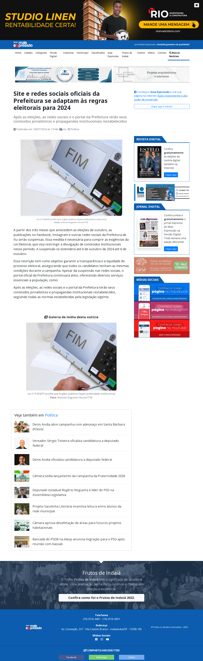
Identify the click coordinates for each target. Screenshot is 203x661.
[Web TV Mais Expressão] (161, 328)
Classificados (98, 52)
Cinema (141, 52)
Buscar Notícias (174, 54)
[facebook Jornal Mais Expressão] (96, 639)
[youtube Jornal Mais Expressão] (107, 639)
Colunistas (68, 52)
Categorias (41, 52)
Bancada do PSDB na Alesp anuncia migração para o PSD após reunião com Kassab (79, 541)
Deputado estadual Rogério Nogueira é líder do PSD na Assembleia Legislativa (73, 492)
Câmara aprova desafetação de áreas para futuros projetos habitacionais (77, 525)
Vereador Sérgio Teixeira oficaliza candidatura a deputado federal (76, 443)
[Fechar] (196, 5)
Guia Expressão (113, 54)
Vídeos (151, 52)
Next (121, 361)
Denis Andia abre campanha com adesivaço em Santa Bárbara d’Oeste (79, 426)
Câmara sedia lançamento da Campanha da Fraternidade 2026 (79, 476)
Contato (162, 52)
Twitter (131, 657)
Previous (21, 361)
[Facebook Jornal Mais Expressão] (161, 292)
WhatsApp (101, 657)
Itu (64, 129)
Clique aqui (171, 174)
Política (75, 129)
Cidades (28, 52)
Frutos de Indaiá (127, 54)
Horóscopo (82, 52)
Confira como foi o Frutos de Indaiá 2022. (101, 598)
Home (18, 52)
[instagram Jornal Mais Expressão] (101, 639)
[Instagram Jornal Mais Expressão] (161, 310)
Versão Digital (53, 54)
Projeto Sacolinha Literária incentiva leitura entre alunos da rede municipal (77, 508)
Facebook (71, 657)
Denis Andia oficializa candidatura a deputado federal (72, 459)
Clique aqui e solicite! (161, 106)
